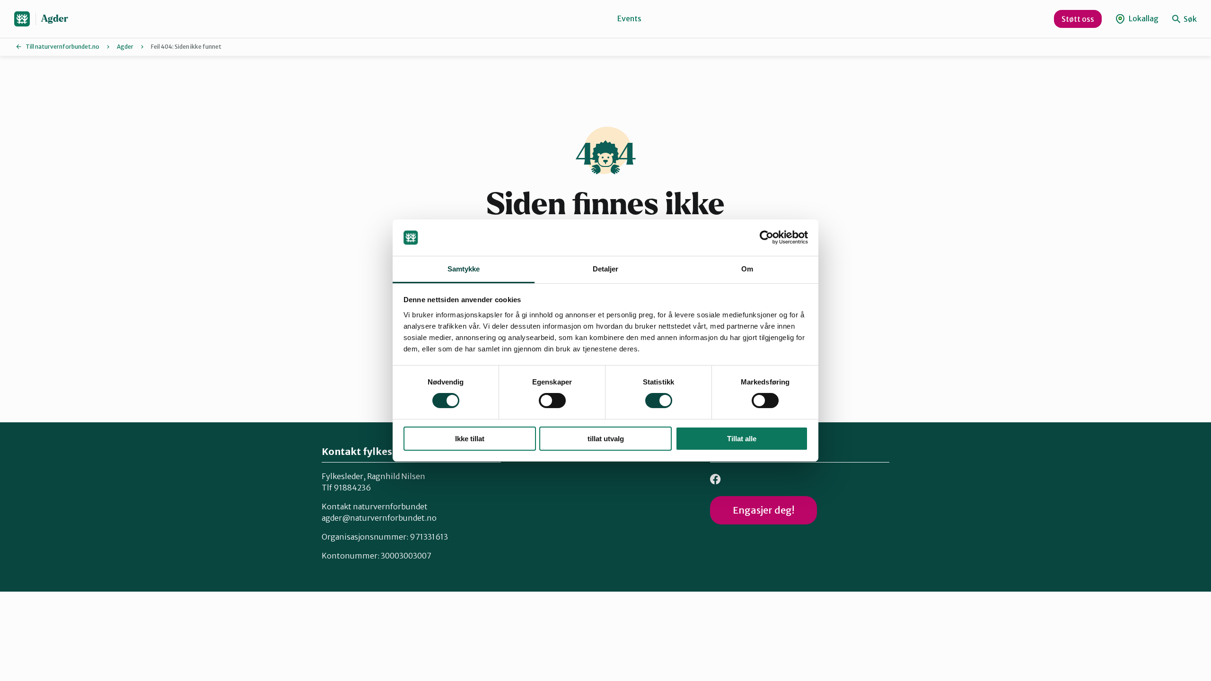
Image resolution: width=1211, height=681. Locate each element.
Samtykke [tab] (464, 269)
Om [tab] (747, 269)
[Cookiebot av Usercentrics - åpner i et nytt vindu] (766, 237)
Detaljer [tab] (606, 269)
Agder (54, 19)
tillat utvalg (606, 439)
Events (629, 18)
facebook (715, 479)
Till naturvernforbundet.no (62, 46)
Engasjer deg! (763, 510)
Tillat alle (741, 439)
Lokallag (1142, 18)
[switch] (552, 400)
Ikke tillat (469, 439)
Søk (1189, 19)
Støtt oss (1078, 19)
